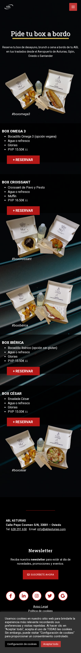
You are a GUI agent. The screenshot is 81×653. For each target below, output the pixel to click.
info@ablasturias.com (51, 529)
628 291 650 (19, 529)
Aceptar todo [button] (50, 644)
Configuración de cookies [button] (22, 644)
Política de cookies (40, 611)
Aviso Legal (40, 606)
